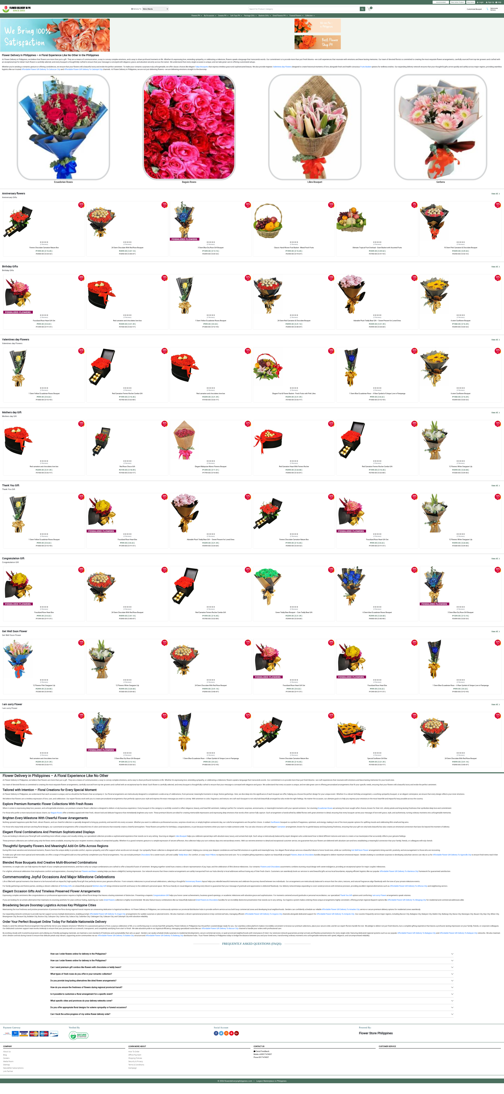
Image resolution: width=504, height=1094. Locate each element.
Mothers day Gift (99, 886)
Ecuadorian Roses (324, 808)
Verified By (74, 1027)
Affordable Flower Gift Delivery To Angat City (107, 914)
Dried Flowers (109, 900)
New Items (470, 2)
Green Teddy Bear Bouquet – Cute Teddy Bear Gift (293, 612)
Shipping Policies (135, 1058)
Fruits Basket (365, 66)
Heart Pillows (210, 854)
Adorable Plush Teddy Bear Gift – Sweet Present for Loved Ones (377, 320)
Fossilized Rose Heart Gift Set (44, 320)
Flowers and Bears (89, 871)
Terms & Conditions (136, 1064)
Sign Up (491, 2)
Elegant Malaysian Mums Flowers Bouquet (210, 466)
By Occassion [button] (209, 15)
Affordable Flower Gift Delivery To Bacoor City (219, 928)
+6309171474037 (265, 1054)
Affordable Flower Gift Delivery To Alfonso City (408, 886)
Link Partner (8, 1071)
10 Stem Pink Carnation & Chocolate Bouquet (460, 247)
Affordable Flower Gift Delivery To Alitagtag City (406, 900)
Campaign (132, 1068)
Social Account (221, 1027)
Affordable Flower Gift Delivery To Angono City (263, 914)
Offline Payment (134, 1055)
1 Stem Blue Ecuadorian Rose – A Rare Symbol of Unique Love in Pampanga (377, 393)
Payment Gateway (11, 1027)
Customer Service (387, 1046)
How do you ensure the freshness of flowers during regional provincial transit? (86, 987)
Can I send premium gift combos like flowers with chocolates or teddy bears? (85, 967)
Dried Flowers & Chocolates (206, 900)
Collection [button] (309, 15)
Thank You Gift (346, 895)
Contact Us (259, 1046)
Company (7, 1046)
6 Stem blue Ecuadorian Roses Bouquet (377, 612)
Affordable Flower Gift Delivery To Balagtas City (416, 933)
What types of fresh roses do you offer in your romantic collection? (81, 973)
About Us (7, 1051)
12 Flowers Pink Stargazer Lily (44, 685)
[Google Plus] (236, 1033)
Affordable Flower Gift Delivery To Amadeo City (340, 909)
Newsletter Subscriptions (13, 1068)
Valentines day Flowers (282, 66)
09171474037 (264, 1057)
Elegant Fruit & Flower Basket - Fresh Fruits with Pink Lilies (294, 393)
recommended (441, 2)
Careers (6, 1058)
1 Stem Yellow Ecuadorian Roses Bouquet (210, 320)
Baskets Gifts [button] (264, 15)
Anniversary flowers (193, 881)
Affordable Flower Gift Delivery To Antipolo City (335, 914)
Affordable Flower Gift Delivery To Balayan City (458, 933)
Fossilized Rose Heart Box (127, 539)
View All (494, 193)
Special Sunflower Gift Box (377, 758)
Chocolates (145, 854)
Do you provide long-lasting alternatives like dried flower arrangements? (83, 980)
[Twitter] (221, 1033)
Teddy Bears (183, 854)
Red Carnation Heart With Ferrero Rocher (294, 466)
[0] (369, 8)
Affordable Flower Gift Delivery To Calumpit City (83, 69)
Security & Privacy (135, 1061)
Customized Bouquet (474, 9)
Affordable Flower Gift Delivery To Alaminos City (398, 871)
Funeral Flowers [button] (295, 15)
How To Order (133, 1051)
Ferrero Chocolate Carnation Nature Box (44, 247)
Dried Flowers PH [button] (279, 15)
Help (499, 2)
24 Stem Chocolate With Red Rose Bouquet (127, 247)
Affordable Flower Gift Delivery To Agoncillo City (451, 854)
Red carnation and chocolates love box (127, 320)
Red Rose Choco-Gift (127, 466)
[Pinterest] (231, 1033)
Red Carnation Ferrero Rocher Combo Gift (127, 393)
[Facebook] (216, 1033)
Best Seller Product (457, 2)
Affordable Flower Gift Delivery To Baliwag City (164, 935)
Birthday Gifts (66, 886)
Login (481, 2)
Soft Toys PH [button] (235, 15)
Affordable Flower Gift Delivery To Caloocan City (40, 69)
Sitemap (6, 1064)
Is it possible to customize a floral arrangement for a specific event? (81, 993)
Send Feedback (262, 1051)
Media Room (8, 1061)
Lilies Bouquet (181, 836)
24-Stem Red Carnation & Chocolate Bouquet (293, 320)
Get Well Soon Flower (359, 850)
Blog (5, 1055)
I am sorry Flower (379, 895)
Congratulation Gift (161, 895)
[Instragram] (226, 1033)
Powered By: (365, 1027)
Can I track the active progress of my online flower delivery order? (80, 1014)
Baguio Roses (56, 812)
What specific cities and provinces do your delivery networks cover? (81, 1000)
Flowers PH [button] (195, 15)
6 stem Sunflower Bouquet (460, 320)
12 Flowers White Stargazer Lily (460, 466)
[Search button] (362, 9)
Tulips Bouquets (201, 66)
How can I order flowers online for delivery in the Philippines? (78, 953)
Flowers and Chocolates (270, 866)
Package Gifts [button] (249, 15)
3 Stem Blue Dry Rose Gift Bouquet (211, 247)
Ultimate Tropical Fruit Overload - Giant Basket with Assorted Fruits (377, 247)
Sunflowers (275, 822)
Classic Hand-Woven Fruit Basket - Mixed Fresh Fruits (294, 247)
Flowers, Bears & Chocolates (302, 854)
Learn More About (137, 1046)
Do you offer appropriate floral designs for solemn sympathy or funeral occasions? (88, 1007)
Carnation (281, 826)
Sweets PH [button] (222, 15)
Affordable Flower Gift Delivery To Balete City (115, 935)
